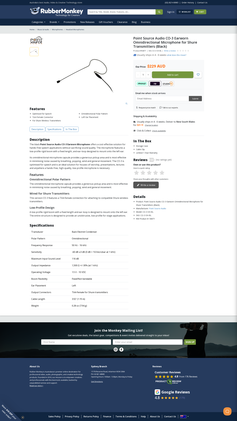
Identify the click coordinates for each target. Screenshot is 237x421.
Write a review (170, 50)
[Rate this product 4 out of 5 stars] (155, 173)
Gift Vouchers (106, 22)
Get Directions (97, 381)
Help (143, 416)
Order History (188, 2)
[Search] (159, 12)
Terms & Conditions (126, 416)
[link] (116, 350)
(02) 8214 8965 (171, 2)
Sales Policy (54, 416)
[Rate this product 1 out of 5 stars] (136, 173)
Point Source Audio (157, 208)
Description (37, 129)
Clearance (122, 22)
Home (32, 29)
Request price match (147, 107)
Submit (195, 98)
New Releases (87, 22)
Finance (107, 416)
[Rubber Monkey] (56, 15)
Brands (54, 22)
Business (145, 22)
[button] (11, 410)
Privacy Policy (72, 416)
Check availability (159, 131)
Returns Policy (91, 416)
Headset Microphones (75, 29)
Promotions (70, 22)
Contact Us (202, 2)
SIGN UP (190, 342)
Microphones (57, 29)
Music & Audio (43, 29)
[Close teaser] (22, 417)
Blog (134, 22)
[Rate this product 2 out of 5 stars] (143, 173)
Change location (151, 125)
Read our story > (36, 385)
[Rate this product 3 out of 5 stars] (149, 173)
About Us (155, 416)
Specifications (54, 129)
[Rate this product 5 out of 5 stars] (162, 173)
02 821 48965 (99, 374)
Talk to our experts (170, 107)
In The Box (71, 129)
